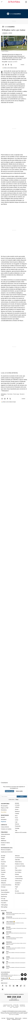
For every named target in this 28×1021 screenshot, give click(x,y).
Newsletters (3, 819)
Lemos (16, 819)
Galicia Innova (18, 880)
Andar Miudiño (4, 900)
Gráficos (3, 876)
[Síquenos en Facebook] (2, 985)
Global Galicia (18, 861)
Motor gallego (4, 907)
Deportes (3, 870)
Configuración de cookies (16, 1019)
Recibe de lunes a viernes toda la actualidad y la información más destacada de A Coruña (15, 947)
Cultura (2, 874)
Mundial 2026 (4, 890)
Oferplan (3, 838)
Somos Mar (3, 880)
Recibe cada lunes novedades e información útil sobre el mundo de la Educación (16, 928)
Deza (16, 815)
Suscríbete (3, 812)
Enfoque (17, 874)
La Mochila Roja (19, 878)
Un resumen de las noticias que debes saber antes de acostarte (16, 918)
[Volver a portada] (14, 2)
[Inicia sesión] (26, 2)
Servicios (3, 836)
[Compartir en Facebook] (8, 65)
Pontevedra (17, 826)
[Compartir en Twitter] (11, 65)
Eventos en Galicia (5, 842)
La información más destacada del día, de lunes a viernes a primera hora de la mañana (15, 913)
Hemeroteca (4, 810)
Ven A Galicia (18, 872)
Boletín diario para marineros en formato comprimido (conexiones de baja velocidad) (14, 937)
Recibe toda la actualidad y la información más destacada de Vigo (15, 962)
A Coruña (17, 805)
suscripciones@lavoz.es (14, 1000)
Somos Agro (4, 878)
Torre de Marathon (5, 892)
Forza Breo (3, 902)
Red (16, 868)
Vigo (16, 830)
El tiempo (3, 887)
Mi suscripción (4, 805)
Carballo (17, 813)
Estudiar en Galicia (19, 863)
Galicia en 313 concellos (20, 832)
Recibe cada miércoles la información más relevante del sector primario (16, 933)
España (3, 863)
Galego (16, 799)
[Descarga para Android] (25, 974)
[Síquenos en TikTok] (20, 985)
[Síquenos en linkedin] (13, 985)
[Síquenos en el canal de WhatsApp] (24, 985)
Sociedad (3, 872)
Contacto (3, 844)
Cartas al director (5, 826)
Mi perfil (3, 817)
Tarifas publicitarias (5, 834)
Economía (3, 861)
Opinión (3, 868)
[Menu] (2, 2)
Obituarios (3, 882)
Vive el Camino (18, 876)
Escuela (17, 891)
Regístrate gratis (9, 791)
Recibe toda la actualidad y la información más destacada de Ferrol (15, 952)
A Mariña (17, 807)
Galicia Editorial (15, 1007)
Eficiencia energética (6, 849)
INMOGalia (3, 840)
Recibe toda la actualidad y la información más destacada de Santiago (15, 958)
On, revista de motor (19, 893)
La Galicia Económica (6, 884)
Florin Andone (10, 394)
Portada (3, 857)
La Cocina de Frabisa (20, 866)
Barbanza (17, 811)
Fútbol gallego (4, 904)
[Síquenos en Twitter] (6, 985)
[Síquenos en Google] (2, 989)
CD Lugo (3, 898)
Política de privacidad (10, 1018)
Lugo (16, 822)
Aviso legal (3, 1018)
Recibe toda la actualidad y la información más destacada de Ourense (15, 967)
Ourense (17, 824)
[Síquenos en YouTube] (17, 985)
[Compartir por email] (6, 65)
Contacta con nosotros (6, 829)
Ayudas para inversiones (6, 851)
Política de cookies (18, 1018)
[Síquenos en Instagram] (9, 985)
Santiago (17, 828)
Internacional (4, 866)
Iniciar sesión (19, 791)
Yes (16, 888)
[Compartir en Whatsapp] (3, 65)
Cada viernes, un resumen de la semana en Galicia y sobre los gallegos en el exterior (16, 943)
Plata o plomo (18, 870)
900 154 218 (14, 996)
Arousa (16, 809)
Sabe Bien (17, 859)
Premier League (16, 394)
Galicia (2, 859)
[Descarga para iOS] (22, 974)
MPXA (11, 1007)
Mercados (17, 884)
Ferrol (16, 817)
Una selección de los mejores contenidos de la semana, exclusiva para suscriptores (15, 922)
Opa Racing (4, 896)
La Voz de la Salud (19, 857)
